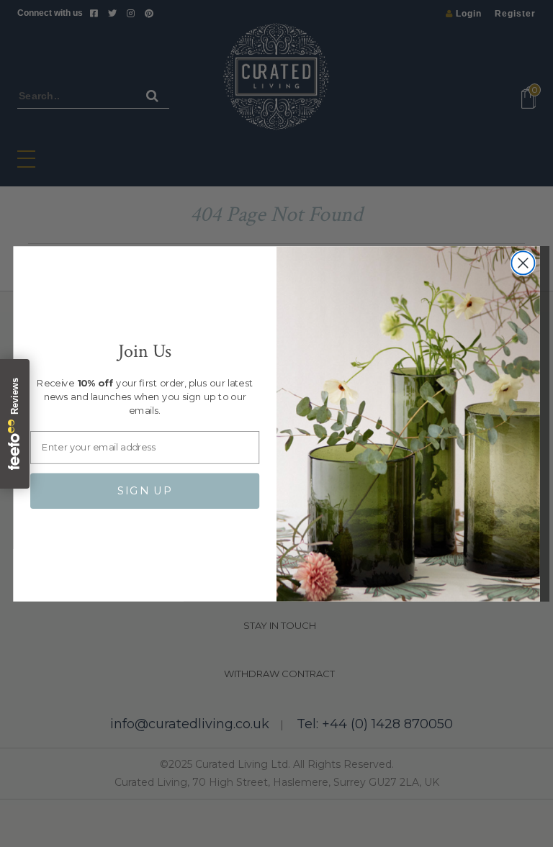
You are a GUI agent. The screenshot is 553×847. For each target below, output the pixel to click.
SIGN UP (145, 490)
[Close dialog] (522, 262)
